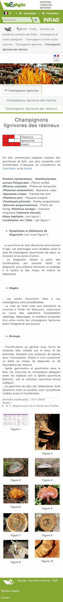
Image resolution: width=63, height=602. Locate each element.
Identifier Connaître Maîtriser (46, 5)
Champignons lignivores (29, 44)
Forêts (33, 29)
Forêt (24, 29)
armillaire (9, 168)
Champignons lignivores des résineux (31, 109)
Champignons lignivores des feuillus (31, 100)
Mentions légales (10, 590)
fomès (28, 168)
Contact (5, 597)
